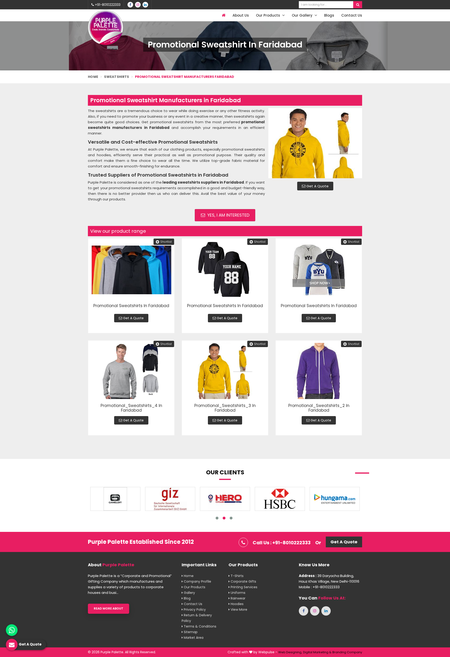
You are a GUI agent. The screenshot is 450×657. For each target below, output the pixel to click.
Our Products (268, 15)
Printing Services (243, 587)
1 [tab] (217, 518)
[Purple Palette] (105, 27)
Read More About (108, 608)
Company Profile (197, 581)
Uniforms (237, 592)
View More (238, 609)
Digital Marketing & (317, 652)
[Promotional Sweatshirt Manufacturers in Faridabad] (315, 143)
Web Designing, (290, 652)
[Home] (223, 15)
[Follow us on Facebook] (130, 4)
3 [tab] (231, 518)
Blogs (329, 15)
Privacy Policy (194, 609)
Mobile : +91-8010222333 (319, 586)
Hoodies (237, 604)
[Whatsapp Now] (12, 630)
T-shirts (237, 576)
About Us (240, 15)
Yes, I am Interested (227, 215)
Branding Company (347, 652)
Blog (187, 598)
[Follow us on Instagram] (138, 4)
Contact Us (351, 15)
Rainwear (237, 598)
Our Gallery (302, 15)
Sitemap (190, 632)
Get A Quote (317, 186)
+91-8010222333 (107, 4)
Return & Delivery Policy (197, 618)
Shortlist (166, 242)
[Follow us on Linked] (145, 4)
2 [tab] (224, 518)
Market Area (193, 637)
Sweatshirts (116, 76)
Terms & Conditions (199, 626)
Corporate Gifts (243, 581)
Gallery (189, 592)
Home (93, 76)
